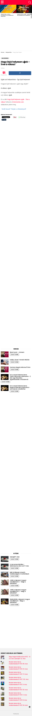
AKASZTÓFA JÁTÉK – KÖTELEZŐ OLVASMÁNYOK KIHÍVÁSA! (7, 15)
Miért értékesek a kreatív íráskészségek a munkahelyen (19, 573)
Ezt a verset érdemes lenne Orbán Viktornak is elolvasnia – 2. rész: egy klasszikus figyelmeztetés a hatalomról (20, 377)
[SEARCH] (29, 2)
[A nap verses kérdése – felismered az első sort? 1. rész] (5, 566)
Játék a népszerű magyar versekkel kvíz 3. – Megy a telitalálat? (18, 581)
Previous (1, 11)
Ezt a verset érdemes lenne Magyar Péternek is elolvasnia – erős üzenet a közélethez (20, 387)
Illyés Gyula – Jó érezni (17, 352)
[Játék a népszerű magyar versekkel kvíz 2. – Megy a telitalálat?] (5, 592)
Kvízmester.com (18, 102)
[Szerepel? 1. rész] (5, 559)
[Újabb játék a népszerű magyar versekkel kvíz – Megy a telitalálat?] (5, 601)
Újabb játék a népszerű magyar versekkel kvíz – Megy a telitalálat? (20, 600)
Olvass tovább (14, 354)
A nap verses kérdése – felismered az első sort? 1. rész (19, 565)
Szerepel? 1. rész (15, 557)
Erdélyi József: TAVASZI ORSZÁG (19, 360)
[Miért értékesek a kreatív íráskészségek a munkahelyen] (5, 574)
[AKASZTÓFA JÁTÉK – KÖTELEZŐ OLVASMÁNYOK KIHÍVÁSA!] (8, 9)
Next (31, 11)
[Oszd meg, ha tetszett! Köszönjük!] (20, 73)
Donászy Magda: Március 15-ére (20, 367)
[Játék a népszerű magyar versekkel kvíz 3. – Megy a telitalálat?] (5, 582)
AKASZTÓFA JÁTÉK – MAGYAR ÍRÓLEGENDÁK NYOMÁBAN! (24, 15)
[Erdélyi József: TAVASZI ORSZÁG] (5, 362)
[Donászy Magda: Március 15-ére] (5, 369)
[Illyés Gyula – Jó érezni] (5, 354)
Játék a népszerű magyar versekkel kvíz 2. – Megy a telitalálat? (18, 591)
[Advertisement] (16, 34)
